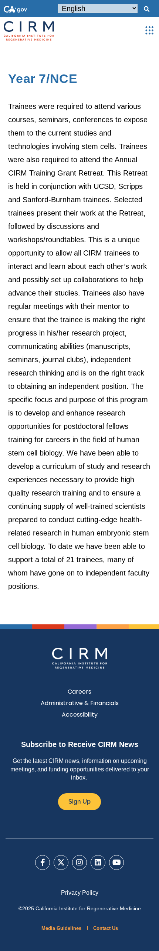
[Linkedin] (98, 862)
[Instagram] (79, 862)
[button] (146, 9)
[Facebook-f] (42, 862)
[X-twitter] (61, 862)
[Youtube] (116, 862)
